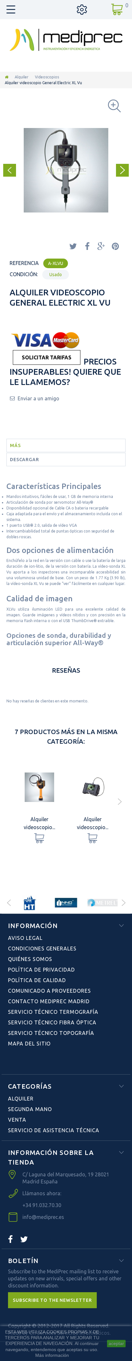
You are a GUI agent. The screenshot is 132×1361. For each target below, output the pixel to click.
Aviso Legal (25, 938)
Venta (17, 1120)
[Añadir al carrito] (39, 838)
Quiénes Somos (30, 959)
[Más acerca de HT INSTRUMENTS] (29, 902)
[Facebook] (10, 1239)
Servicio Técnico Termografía (53, 1012)
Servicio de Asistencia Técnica (53, 1130)
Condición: (24, 274)
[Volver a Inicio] (6, 77)
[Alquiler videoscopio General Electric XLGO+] (39, 787)
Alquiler (22, 77)
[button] (52, 1300)
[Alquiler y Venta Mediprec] (66, 40)
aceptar (116, 1343)
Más (15, 445)
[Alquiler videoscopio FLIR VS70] (92, 787)
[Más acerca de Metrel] (102, 902)
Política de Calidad (37, 980)
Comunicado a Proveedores (49, 991)
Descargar (24, 459)
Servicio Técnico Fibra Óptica (52, 1022)
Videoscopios (47, 77)
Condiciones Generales (42, 948)
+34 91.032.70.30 (41, 1205)
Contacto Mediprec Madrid (49, 1001)
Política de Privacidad (41, 970)
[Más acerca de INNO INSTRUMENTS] (66, 902)
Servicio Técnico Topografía (51, 1033)
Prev (8, 903)
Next (123, 903)
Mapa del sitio (29, 1043)
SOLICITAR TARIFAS (46, 357)
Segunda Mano (30, 1109)
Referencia (24, 263)
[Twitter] (24, 1239)
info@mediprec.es (43, 1217)
